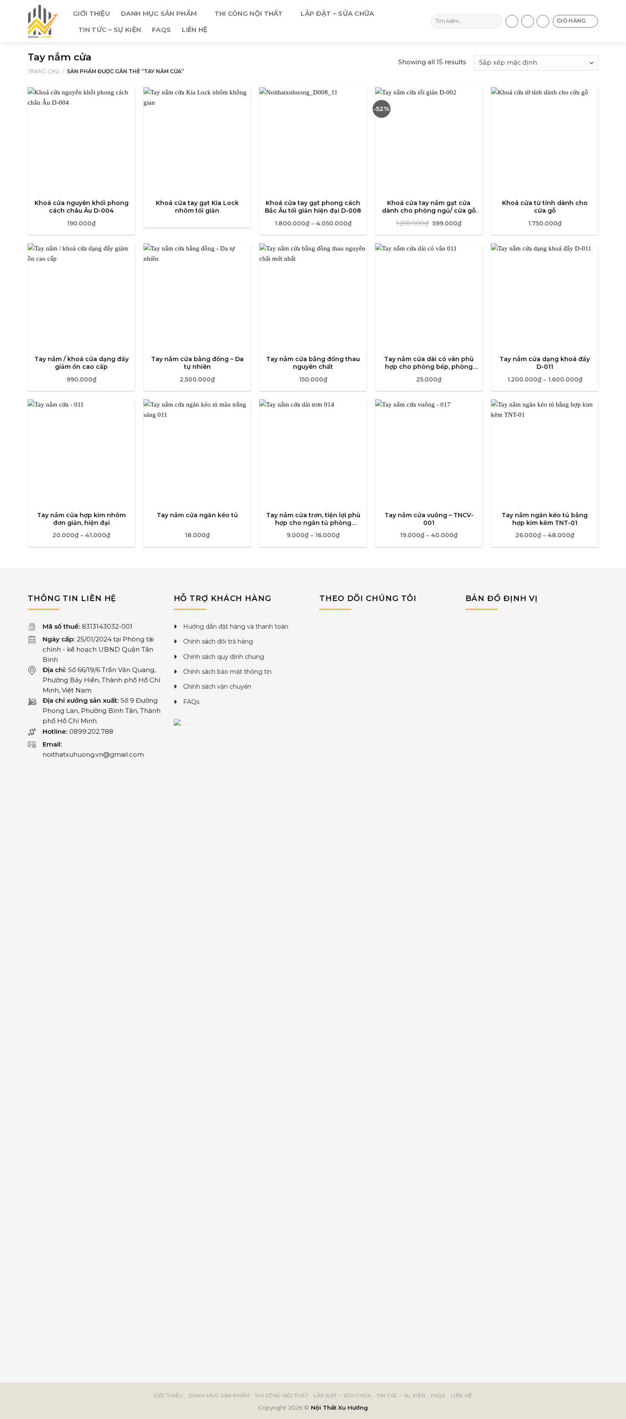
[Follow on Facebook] (511, 21)
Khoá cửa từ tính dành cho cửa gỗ (545, 206)
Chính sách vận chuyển (217, 686)
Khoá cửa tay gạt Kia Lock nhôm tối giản (197, 206)
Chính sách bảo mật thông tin (227, 671)
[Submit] (494, 21)
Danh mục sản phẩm (159, 13)
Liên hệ (194, 30)
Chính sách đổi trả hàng (218, 641)
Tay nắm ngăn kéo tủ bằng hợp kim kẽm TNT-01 (545, 519)
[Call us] (527, 21)
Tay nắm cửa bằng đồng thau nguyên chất (313, 362)
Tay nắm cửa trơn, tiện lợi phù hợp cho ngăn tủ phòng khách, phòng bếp (313, 519)
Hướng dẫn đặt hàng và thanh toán (235, 626)
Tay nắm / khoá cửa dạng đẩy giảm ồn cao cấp (81, 362)
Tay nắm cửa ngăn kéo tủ (197, 515)
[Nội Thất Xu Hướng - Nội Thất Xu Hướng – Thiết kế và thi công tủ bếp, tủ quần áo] (44, 21)
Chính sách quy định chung (223, 657)
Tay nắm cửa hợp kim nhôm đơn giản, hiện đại (81, 519)
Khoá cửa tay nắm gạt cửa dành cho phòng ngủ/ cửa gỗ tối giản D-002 (429, 206)
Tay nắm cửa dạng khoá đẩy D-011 (545, 362)
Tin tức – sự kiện (109, 30)
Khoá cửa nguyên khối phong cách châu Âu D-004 (81, 206)
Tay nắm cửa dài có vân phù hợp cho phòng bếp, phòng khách (429, 362)
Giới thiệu (91, 13)
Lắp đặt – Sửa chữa (337, 13)
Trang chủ (44, 71)
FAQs (161, 30)
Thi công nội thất (249, 13)
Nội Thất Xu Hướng (339, 1407)
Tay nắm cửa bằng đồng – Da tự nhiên (197, 362)
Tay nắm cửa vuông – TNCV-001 (429, 519)
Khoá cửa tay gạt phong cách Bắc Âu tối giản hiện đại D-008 (313, 206)
